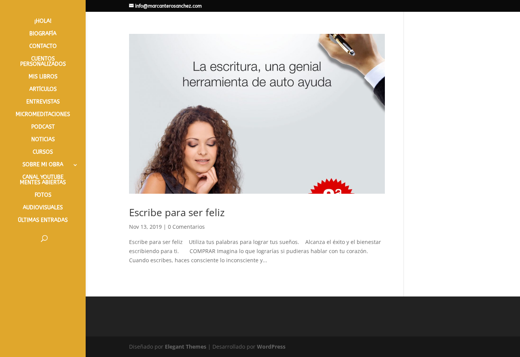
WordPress (271, 346)
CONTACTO (43, 46)
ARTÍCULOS (43, 89)
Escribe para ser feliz (177, 212)
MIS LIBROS (43, 77)
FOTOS (43, 195)
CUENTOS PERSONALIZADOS (43, 61)
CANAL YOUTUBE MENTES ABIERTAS (43, 180)
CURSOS (43, 152)
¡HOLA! (42, 21)
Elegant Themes (185, 346)
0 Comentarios (186, 226)
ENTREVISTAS (43, 102)
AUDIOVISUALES (43, 208)
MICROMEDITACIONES (43, 115)
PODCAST (43, 127)
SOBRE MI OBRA (42, 165)
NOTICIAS (43, 140)
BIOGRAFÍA (42, 34)
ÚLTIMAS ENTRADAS (43, 220)
